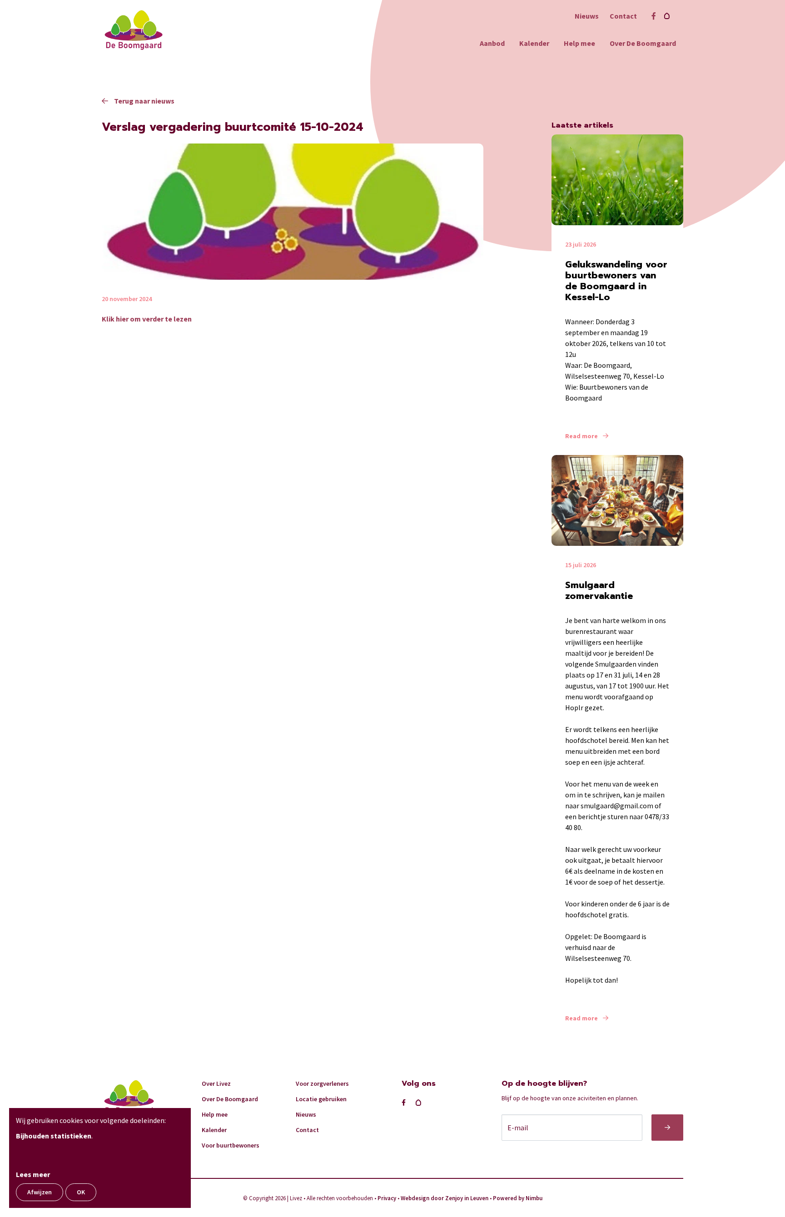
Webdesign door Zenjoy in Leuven (444, 1198)
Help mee (579, 43)
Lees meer (33, 1174)
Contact (623, 15)
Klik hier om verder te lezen (147, 318)
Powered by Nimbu (517, 1198)
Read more (582, 436)
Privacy (387, 1198)
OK (81, 1192)
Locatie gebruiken (321, 1099)
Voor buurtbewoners (230, 1145)
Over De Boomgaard (643, 43)
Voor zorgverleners (322, 1083)
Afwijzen (39, 1192)
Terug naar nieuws (143, 100)
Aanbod (492, 43)
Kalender (534, 43)
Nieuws (587, 15)
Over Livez (216, 1083)
